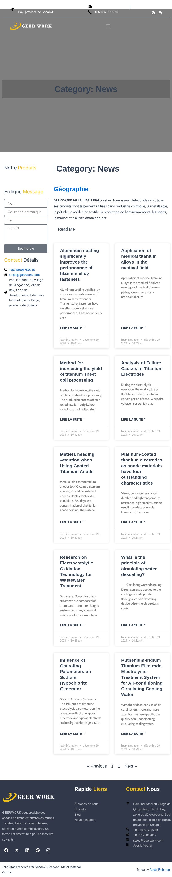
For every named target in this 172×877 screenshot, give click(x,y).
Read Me (66, 229)
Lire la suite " (72, 328)
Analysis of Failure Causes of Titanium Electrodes (142, 368)
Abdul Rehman (160, 869)
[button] (108, 25)
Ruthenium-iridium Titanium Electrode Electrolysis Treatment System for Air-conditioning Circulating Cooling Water (142, 677)
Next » (131, 766)
